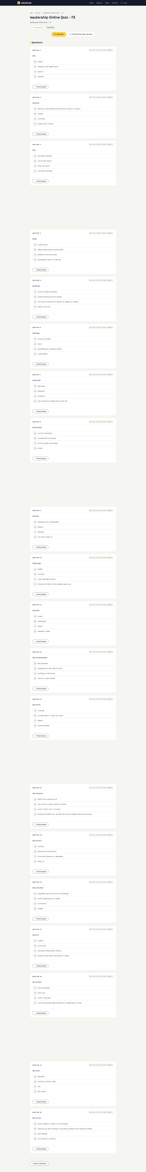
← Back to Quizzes (39, 1163)
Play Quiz (60, 34)
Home (91, 3)
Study (107, 3)
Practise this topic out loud (81, 34)
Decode (115, 3)
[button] (73, 61)
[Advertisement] (73, 207)
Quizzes (99, 3)
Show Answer (41, 87)
